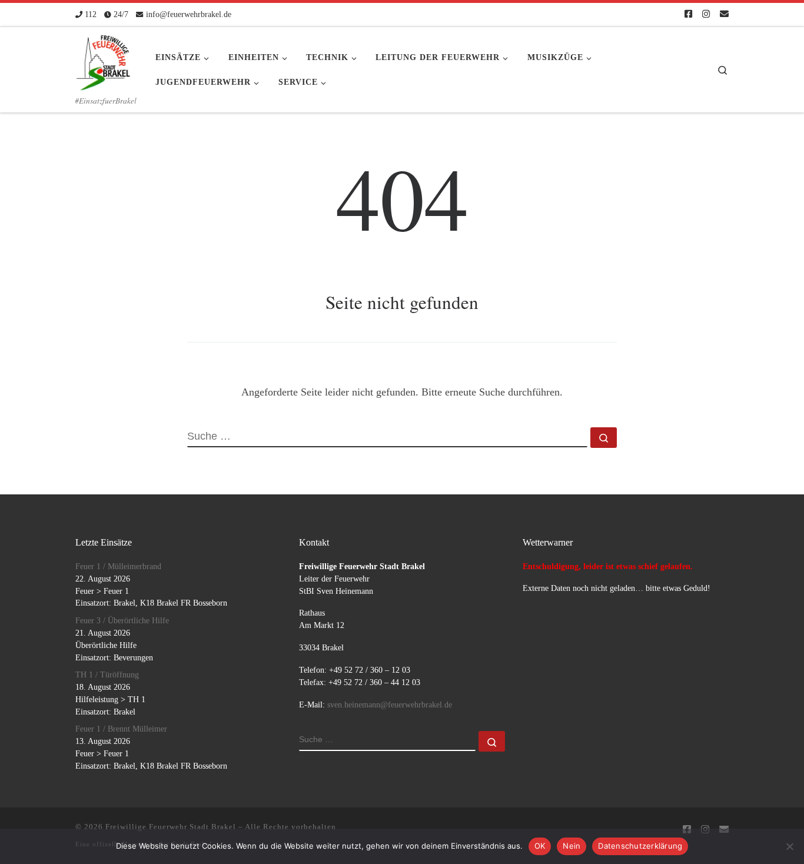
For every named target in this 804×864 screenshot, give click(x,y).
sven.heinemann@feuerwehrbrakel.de (389, 704)
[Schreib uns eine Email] (724, 14)
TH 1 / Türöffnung (107, 674)
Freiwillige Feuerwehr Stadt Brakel (170, 826)
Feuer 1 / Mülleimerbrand (118, 566)
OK (540, 845)
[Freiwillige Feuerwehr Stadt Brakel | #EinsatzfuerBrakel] (103, 59)
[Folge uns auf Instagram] (706, 14)
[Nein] (789, 846)
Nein (571, 845)
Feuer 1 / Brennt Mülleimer (121, 729)
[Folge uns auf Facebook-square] (688, 14)
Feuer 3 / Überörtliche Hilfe (122, 620)
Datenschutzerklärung (640, 845)
